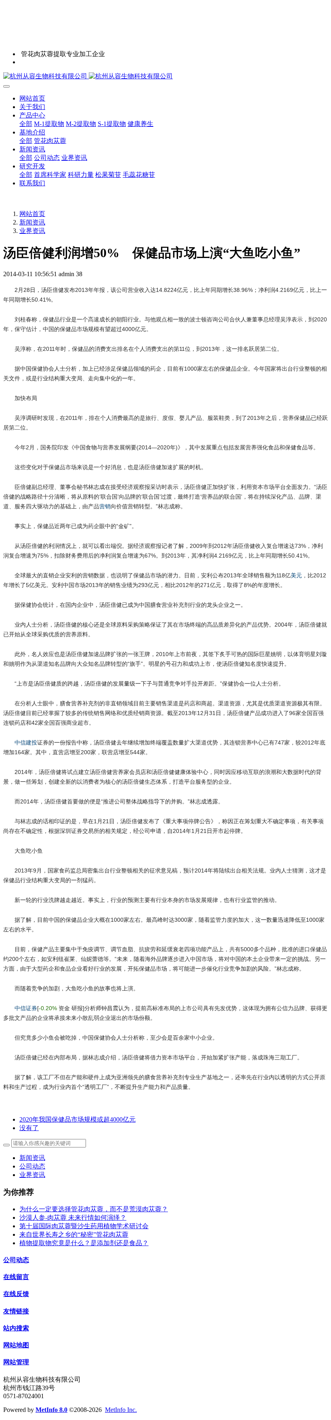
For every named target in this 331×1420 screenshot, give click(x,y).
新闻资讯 (32, 222)
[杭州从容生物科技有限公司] (165, 76)
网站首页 (32, 98)
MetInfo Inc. (121, 1409)
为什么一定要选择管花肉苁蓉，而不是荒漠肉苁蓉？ (93, 1209)
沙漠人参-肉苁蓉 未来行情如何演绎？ (72, 1217)
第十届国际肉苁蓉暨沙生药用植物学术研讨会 (84, 1226)
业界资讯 (32, 230)
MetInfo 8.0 (51, 1409)
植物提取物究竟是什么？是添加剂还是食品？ (84, 1243)
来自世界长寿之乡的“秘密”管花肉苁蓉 (73, 1234)
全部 (25, 123)
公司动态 (32, 1166)
